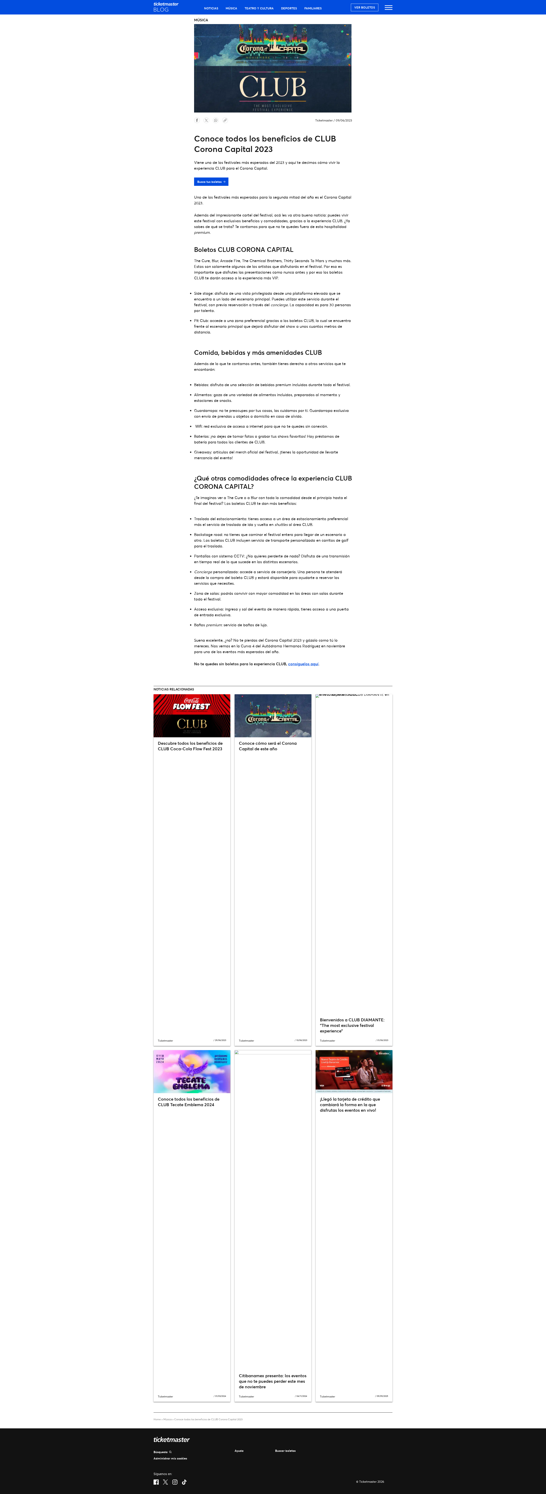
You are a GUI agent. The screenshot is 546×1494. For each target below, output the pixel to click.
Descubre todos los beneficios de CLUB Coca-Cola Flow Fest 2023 (190, 746)
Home (157, 1419)
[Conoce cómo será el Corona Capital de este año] (273, 715)
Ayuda (239, 1451)
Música (231, 8)
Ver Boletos (364, 7)
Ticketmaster (324, 120)
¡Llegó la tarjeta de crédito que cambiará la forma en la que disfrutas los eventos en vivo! (350, 1104)
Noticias (211, 8)
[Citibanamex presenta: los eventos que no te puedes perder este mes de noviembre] (273, 1210)
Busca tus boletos (209, 182)
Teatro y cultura (259, 8)
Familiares (313, 8)
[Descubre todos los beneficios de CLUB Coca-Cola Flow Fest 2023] (192, 715)
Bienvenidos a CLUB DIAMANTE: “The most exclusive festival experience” (352, 1025)
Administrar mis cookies (170, 1458)
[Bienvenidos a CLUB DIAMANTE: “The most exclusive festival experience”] (354, 854)
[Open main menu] (388, 9)
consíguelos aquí (303, 663)
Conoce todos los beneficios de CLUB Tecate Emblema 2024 (188, 1101)
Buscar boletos (285, 1451)
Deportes (289, 8)
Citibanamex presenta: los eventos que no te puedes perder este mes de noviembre (272, 1381)
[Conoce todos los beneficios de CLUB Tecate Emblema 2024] (192, 1071)
